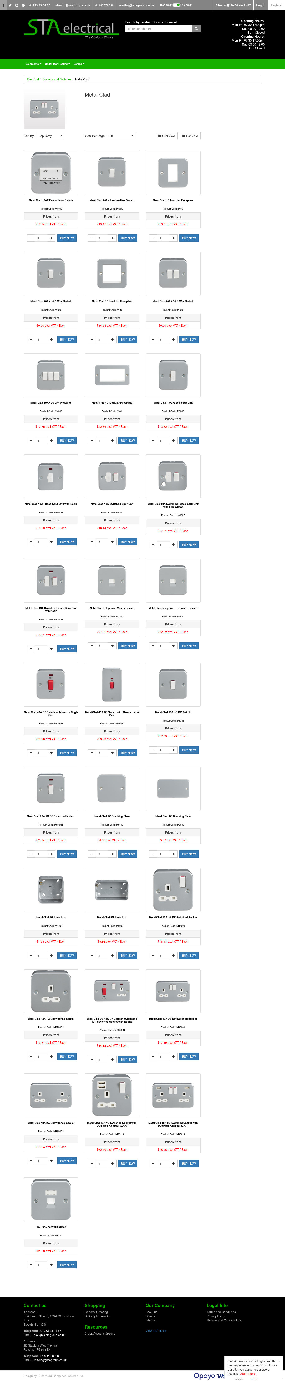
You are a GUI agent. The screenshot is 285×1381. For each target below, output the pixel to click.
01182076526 (104, 5)
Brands (150, 1316)
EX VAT (187, 5)
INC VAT (166, 5)
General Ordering (96, 1312)
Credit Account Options (100, 1333)
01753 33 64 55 (39, 5)
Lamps (80, 65)
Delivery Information (98, 1316)
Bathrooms (33, 65)
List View (191, 136)
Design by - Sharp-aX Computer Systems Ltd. (54, 1376)
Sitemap (151, 1320)
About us (151, 1312)
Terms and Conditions (221, 1312)
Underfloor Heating (58, 65)
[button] (50, 135)
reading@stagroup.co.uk (136, 5)
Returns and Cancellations (224, 1320)
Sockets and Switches (57, 79)
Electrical (33, 79)
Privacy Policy (216, 1316)
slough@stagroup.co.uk (72, 5)
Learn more (248, 1373)
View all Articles (156, 1331)
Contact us (35, 1305)
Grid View (168, 136)
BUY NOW (67, 238)
